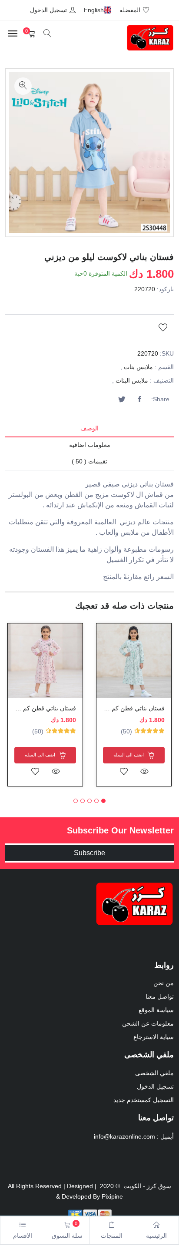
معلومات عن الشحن (148, 1023)
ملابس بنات (138, 366)
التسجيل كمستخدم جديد (143, 1099)
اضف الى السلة (129, 754)
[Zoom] (23, 86)
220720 (144, 289)
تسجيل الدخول (155, 1086)
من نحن (163, 982)
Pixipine (112, 1196)
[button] (103, 800)
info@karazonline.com (124, 1136)
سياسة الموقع (156, 1009)
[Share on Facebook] (139, 399)
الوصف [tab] (89, 428)
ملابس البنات (132, 380)
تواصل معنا (160, 996)
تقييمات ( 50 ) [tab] (89, 461)
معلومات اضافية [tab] (89, 444)
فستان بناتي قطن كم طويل (130, 708)
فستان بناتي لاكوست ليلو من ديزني (109, 257)
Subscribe (89, 852)
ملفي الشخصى (154, 1072)
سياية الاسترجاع (153, 1036)
